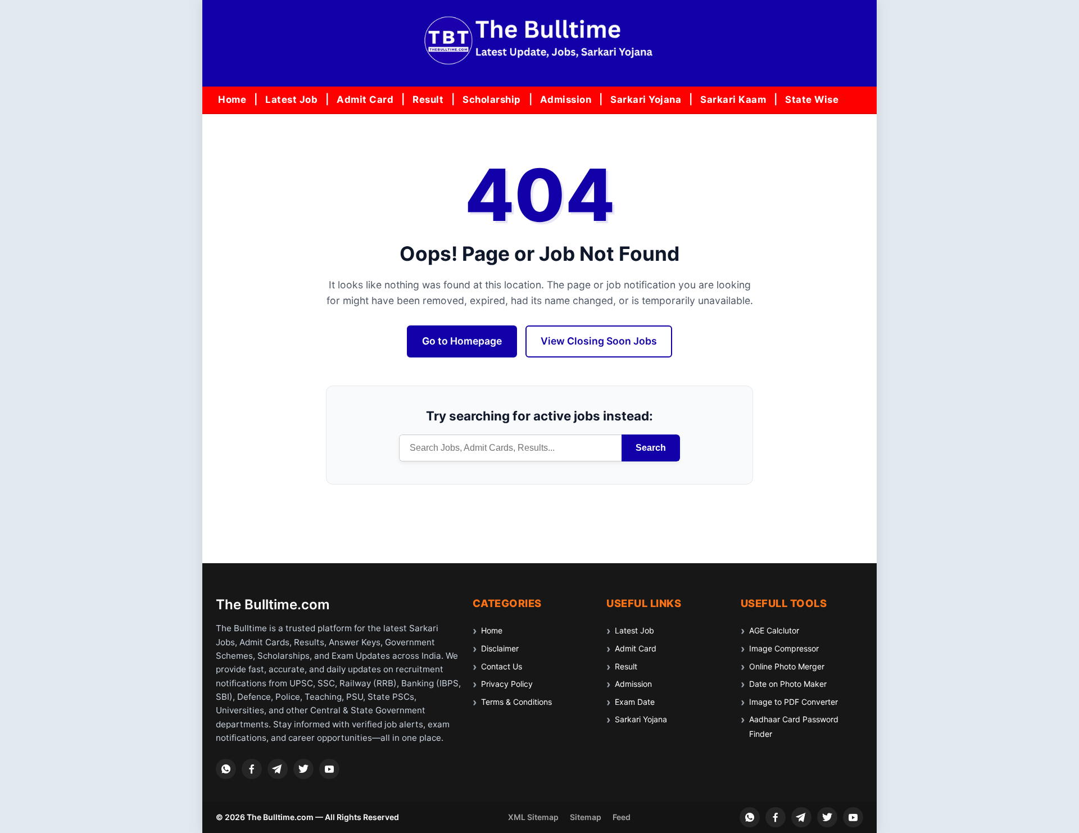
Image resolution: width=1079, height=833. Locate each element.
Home (232, 99)
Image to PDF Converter (793, 702)
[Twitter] (303, 769)
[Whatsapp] (226, 769)
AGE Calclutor (774, 630)
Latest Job (291, 99)
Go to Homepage (462, 341)
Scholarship (492, 99)
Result (427, 99)
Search (651, 447)
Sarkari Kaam (733, 99)
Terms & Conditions (516, 702)
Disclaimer (500, 648)
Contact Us (501, 666)
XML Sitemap (533, 817)
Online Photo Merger (786, 666)
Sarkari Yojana (645, 99)
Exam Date (635, 702)
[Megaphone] (278, 769)
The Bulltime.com (273, 604)
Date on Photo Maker (788, 684)
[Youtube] (329, 769)
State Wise (811, 99)
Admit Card (365, 99)
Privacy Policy (507, 684)
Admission (566, 99)
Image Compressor (784, 648)
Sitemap (585, 817)
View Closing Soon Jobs (599, 341)
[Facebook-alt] (252, 769)
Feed (622, 817)
